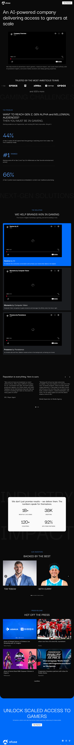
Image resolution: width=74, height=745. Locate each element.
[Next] (69, 376)
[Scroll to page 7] (40, 595)
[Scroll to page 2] (37, 407)
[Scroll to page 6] (38, 595)
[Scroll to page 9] (43, 595)
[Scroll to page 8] (41, 595)
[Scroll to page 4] (35, 595)
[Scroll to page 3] (39, 407)
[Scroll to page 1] (35, 407)
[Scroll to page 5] (37, 595)
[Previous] (65, 376)
